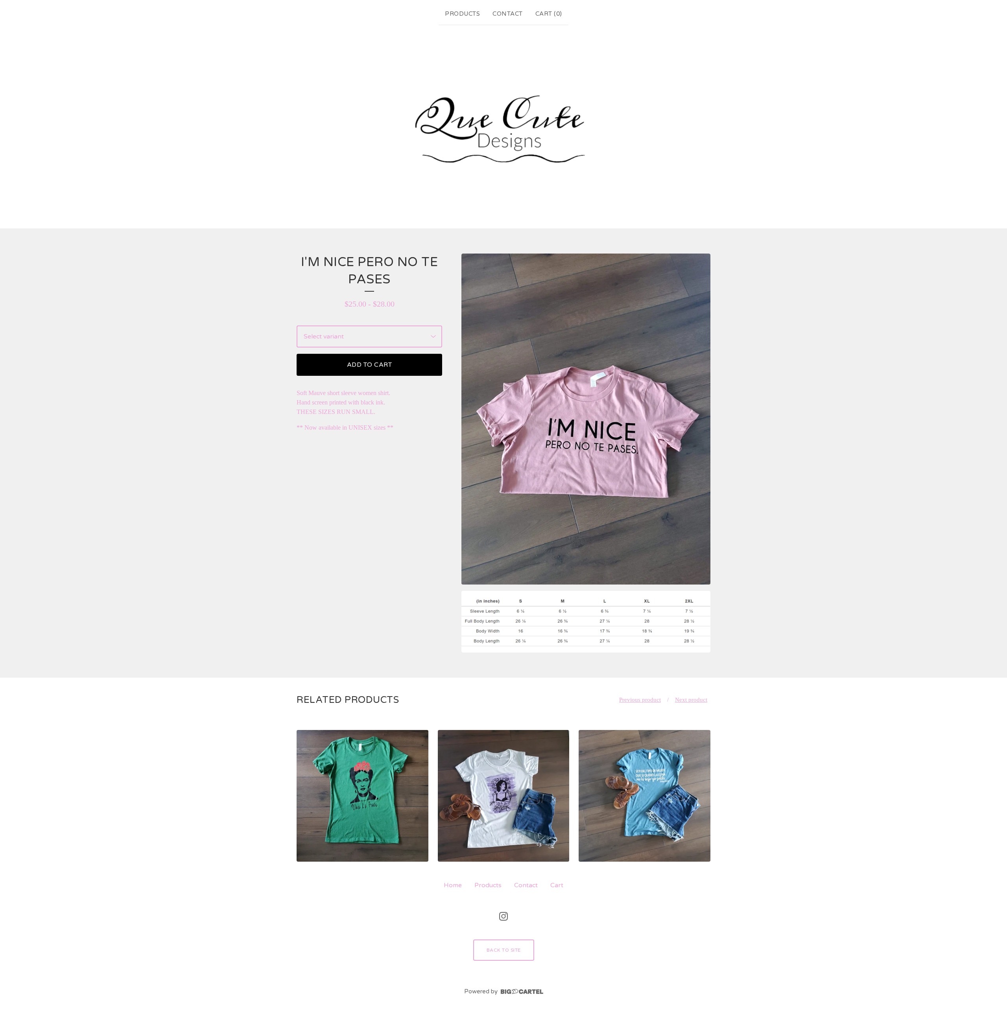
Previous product (640, 700)
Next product (691, 700)
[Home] (503, 125)
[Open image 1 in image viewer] (585, 419)
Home (453, 885)
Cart (556, 885)
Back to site (504, 950)
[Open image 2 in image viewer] (585, 621)
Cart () (548, 13)
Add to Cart (369, 365)
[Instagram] (503, 916)
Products (462, 13)
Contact (507, 13)
